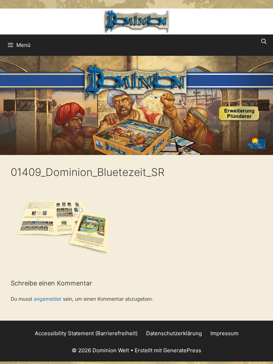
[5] (147, 148)
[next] (263, 105)
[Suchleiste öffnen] (264, 41)
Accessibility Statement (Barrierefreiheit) (86, 333)
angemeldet (47, 299)
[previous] (9, 105)
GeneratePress (182, 350)
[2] (125, 148)
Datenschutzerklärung (174, 333)
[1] (118, 148)
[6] (155, 148)
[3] (132, 148)
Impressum (224, 333)
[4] (140, 148)
